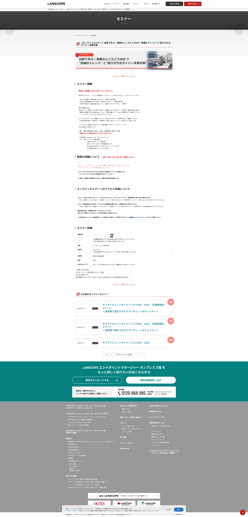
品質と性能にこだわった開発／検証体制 (80, 419)
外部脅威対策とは (73, 450)
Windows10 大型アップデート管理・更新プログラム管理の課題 (87, 487)
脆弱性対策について (157, 434)
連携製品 (70, 458)
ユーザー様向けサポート (129, 426)
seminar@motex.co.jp (141, 217)
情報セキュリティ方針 (158, 437)
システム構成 (73, 466)
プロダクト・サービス (111, 4)
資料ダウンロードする (97, 380)
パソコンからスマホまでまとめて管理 (79, 422)
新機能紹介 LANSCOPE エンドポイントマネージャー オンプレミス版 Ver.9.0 (91, 441)
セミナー (136, 4)
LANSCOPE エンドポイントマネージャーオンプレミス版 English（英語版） (166, 452)
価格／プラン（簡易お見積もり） (131, 417)
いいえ (168, 509)
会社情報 (155, 4)
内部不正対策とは (73, 447)
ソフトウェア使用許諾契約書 (160, 442)
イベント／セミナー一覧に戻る (86, 35)
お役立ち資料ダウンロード (158, 406)
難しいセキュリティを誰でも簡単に (79, 425)
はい (178, 509)
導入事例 (126, 4)
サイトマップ (155, 445)
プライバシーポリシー (158, 439)
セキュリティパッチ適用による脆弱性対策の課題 (83, 479)
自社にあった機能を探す (128, 406)
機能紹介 (69, 438)
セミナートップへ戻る (124, 355)
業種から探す (126, 409)
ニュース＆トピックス (157, 417)
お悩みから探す (127, 412)
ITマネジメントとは (74, 453)
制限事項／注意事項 (75, 470)
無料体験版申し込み (150, 380)
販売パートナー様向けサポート (131, 429)
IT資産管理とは (72, 444)
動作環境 (71, 468)
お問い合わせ (124, 448)
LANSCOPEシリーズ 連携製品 (77, 455)
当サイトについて (156, 431)
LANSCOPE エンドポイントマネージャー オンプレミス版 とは (87, 417)
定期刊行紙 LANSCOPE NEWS (160, 426)
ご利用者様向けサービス (75, 461)
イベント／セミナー (127, 443)
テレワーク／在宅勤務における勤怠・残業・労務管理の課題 (86, 482)
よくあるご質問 (127, 432)
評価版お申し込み (155, 411)
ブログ (145, 4)
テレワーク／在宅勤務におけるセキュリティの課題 (83, 485)
